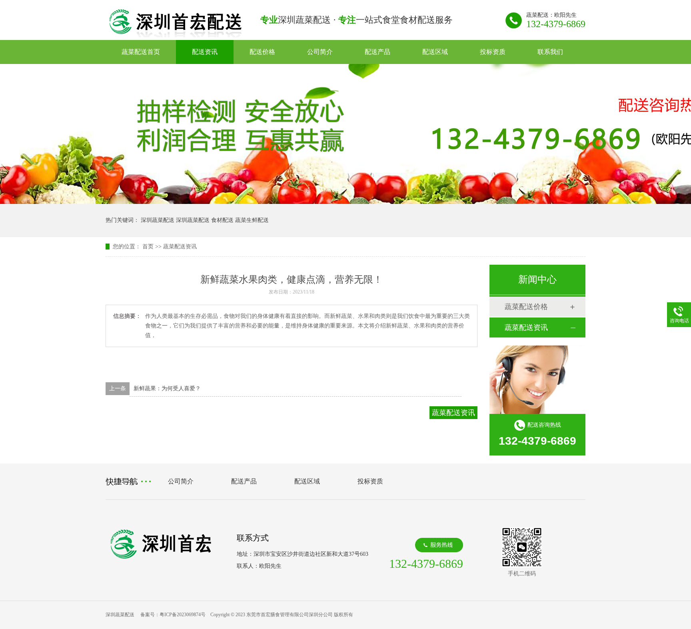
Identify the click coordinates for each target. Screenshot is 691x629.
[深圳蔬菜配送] (175, 35)
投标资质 (492, 51)
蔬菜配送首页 (141, 51)
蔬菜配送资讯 (180, 247)
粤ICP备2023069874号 (183, 614)
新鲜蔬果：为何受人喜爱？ (167, 388)
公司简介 (320, 51)
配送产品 (377, 51)
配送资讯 (205, 51)
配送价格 (262, 51)
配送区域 (435, 51)
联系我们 (550, 51)
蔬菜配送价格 (526, 307)
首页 (148, 247)
